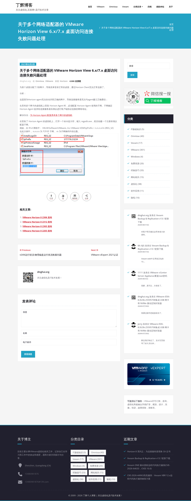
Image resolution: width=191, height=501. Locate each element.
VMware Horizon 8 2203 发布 (37, 230)
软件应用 (135, 190)
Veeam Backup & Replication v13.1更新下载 (153, 218)
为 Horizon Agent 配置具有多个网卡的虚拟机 (51, 115)
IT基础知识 (136, 129)
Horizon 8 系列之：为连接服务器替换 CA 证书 (148, 451)
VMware (100, 6)
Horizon (64, 81)
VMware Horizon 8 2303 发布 (37, 226)
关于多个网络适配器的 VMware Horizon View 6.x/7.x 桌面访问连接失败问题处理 (137, 28)
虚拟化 (134, 184)
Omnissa (113, 6)
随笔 (133, 197)
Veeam (125, 6)
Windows (135, 156)
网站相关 (135, 177)
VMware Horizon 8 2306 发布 (37, 217)
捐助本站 (160, 6)
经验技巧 (135, 170)
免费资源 (135, 163)
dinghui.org (143, 215)
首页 (90, 6)
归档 (150, 6)
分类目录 (137, 6)
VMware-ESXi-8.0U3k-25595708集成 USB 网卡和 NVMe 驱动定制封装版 (154, 300)
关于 (171, 6)
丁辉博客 (24, 5)
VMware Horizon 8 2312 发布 (37, 221)
